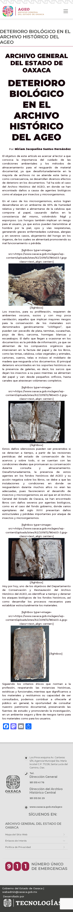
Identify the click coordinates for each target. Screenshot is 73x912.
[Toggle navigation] (66, 11)
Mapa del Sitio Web (16, 834)
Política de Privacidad (18, 847)
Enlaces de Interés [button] (16, 840)
